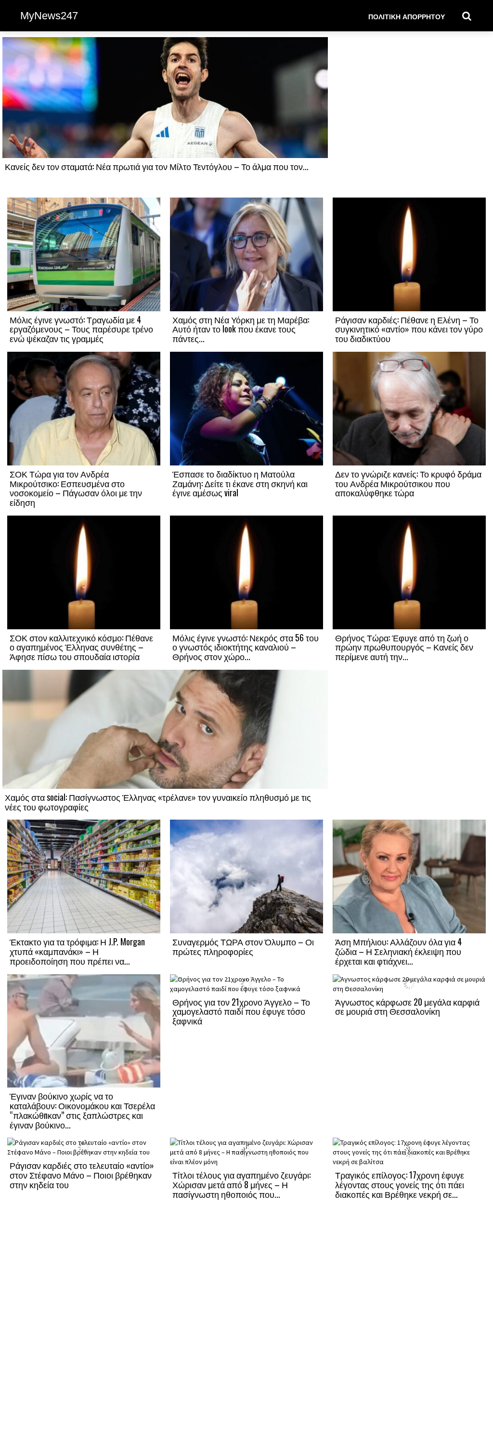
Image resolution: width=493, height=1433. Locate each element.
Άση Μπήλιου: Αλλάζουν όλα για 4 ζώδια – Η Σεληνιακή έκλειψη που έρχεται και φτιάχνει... (398, 951)
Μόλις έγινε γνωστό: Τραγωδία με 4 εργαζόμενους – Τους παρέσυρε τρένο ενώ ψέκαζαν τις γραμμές (81, 329)
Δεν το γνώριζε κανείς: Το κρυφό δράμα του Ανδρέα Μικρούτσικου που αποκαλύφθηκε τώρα (408, 483)
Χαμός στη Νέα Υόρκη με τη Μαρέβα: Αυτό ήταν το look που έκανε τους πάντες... (240, 329)
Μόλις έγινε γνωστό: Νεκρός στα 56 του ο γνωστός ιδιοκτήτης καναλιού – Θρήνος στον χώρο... (245, 647)
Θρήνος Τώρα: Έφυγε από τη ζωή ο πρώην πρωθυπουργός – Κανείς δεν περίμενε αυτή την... (404, 647)
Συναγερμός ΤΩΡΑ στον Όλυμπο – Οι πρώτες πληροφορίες (243, 946)
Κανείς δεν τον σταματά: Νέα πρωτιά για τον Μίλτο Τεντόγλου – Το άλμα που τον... (157, 166)
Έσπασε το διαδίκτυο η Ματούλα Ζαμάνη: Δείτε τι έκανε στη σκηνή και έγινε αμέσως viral (240, 483)
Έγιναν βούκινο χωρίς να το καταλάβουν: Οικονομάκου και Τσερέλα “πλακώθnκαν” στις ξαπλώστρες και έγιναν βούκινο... (82, 1109)
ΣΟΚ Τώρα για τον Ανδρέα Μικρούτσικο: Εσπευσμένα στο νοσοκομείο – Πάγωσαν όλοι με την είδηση (76, 487)
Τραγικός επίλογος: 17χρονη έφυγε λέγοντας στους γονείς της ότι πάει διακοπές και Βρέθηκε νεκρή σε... (399, 1184)
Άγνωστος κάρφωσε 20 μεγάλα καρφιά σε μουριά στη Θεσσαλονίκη (407, 1006)
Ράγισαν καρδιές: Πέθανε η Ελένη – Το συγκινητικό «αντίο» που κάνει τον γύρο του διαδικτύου (409, 329)
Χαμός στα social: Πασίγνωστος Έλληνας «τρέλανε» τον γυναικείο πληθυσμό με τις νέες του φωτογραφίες (158, 802)
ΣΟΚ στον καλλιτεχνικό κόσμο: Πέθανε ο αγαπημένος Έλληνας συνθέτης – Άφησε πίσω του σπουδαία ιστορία (81, 647)
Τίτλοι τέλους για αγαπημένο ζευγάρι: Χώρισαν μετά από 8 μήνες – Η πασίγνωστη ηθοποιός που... (241, 1184)
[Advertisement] (409, 116)
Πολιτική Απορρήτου (406, 16)
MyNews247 (49, 16)
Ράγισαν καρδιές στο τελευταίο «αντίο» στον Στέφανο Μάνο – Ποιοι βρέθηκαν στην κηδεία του (82, 1175)
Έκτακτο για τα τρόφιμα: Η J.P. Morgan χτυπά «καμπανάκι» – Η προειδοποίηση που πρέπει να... (77, 951)
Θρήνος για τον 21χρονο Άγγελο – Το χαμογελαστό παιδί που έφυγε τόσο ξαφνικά (241, 1011)
